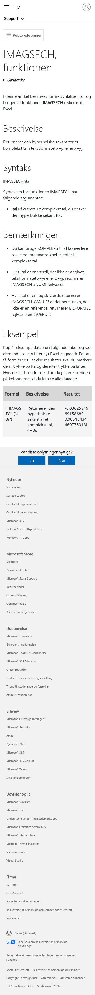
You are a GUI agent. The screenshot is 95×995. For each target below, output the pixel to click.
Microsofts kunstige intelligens (26, 719)
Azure (10, 736)
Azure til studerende (19, 695)
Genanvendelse (16, 603)
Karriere (11, 884)
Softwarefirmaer (16, 852)
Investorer (12, 918)
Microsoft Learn (16, 810)
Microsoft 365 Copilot (20, 761)
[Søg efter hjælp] (18, 7)
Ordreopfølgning (16, 595)
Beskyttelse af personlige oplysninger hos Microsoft (39, 910)
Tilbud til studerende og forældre (27, 686)
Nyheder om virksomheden (23, 901)
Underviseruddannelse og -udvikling (29, 678)
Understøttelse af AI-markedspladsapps (31, 818)
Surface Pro (13, 487)
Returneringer (15, 587)
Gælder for (16, 79)
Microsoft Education (19, 636)
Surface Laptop (15, 496)
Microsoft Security (18, 727)
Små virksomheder (18, 778)
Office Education (16, 670)
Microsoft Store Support (21, 578)
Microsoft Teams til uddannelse (26, 653)
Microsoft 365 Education (21, 661)
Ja (32, 460)
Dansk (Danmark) (25, 933)
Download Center (17, 570)
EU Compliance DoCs (20, 986)
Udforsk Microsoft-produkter (24, 529)
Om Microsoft (15, 893)
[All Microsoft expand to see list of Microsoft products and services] (6, 7)
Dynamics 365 (15, 744)
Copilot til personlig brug (22, 512)
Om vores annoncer (72, 978)
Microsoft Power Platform (22, 844)
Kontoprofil (13, 562)
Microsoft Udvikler (18, 802)
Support (11, 18)
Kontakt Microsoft (17, 970)
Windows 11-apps (17, 537)
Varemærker (48, 978)
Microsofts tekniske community (26, 827)
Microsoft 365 (15, 521)
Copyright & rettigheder (21, 978)
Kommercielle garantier (21, 612)
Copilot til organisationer (22, 504)
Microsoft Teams (17, 769)
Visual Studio (14, 860)
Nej (62, 460)
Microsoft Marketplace (20, 835)
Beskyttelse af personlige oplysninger (56, 970)
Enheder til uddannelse (21, 644)
